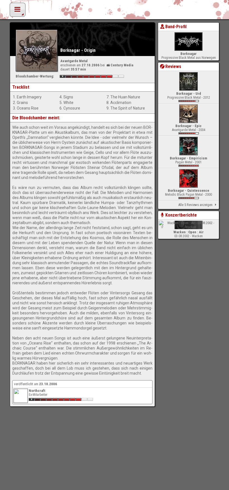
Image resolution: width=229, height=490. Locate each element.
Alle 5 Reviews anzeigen (195, 205)
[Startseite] (114, 11)
